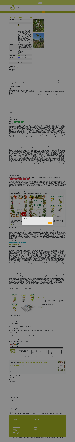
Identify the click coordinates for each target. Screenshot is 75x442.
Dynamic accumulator (12, 242)
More (12, 224)
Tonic (28, 178)
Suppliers (37, 11)
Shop (35, 11)
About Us (35, 429)
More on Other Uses (16, 244)
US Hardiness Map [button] (20, 97)
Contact (35, 428)
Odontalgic (20, 178)
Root (18, 121)
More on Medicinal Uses (16, 188)
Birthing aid (11, 178)
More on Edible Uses (16, 173)
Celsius (10, 290)
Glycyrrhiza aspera (12, 349)
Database (19, 11)
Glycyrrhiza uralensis (13, 353)
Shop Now (41, 307)
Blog (41, 11)
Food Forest (18, 242)
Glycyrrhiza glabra (12, 351)
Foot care (16, 178)
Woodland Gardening (17, 424)
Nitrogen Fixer (23, 242)
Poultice (25, 178)
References (11, 173)
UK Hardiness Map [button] (13, 97)
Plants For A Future (13, 12)
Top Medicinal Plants (16, 427)
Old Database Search (37, 426)
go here (26, 398)
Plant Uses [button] (31, 11)
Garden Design (15, 428)
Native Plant (24, 11)
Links (35, 425)
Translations (15, 430)
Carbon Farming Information (17, 285)
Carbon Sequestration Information (28, 285)
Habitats (14, 429)
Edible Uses (15, 420)
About (27, 11)
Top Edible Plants (16, 426)
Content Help (36, 420)
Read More (13, 372)
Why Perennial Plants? (17, 425)
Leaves (15, 121)
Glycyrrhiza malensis (13, 352)
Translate (16, 67)
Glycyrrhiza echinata (13, 350)
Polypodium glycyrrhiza (13, 354)
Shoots (22, 121)
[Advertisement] (61, 33)
